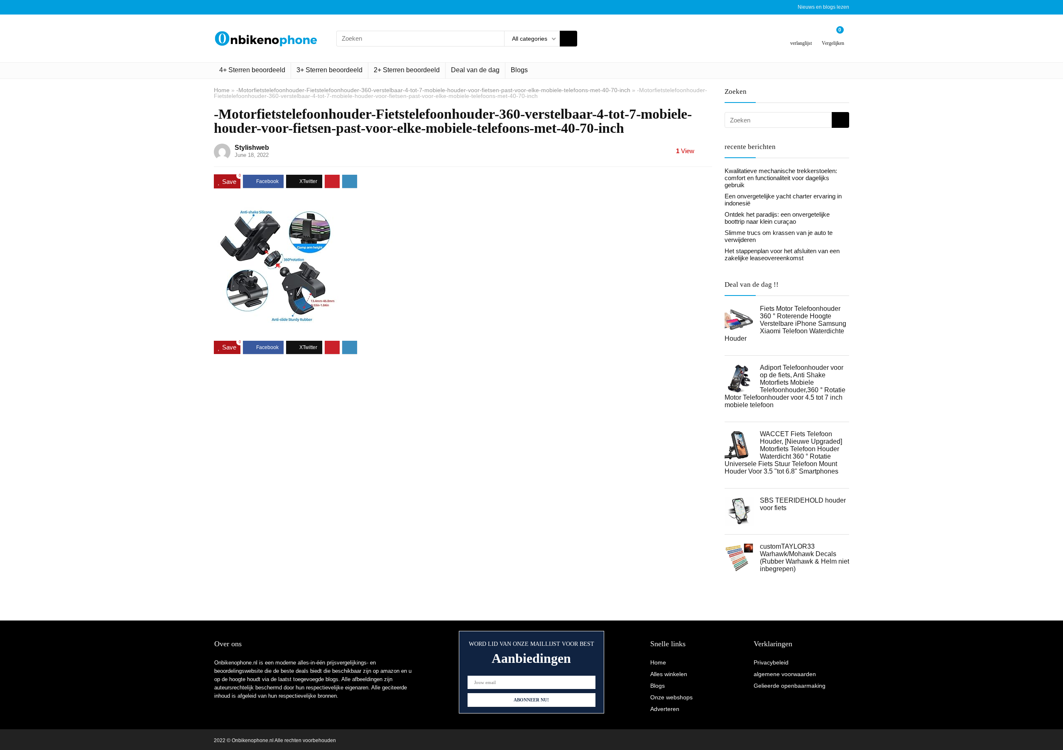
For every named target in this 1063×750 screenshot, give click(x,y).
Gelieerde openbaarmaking (789, 685)
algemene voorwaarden (785, 674)
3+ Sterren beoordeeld (329, 69)
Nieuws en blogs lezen (823, 7)
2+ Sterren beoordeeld (407, 69)
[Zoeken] (568, 38)
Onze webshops (671, 697)
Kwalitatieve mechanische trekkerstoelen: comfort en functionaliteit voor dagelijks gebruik (781, 177)
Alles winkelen (668, 674)
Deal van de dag (475, 69)
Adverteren (664, 709)
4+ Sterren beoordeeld (252, 69)
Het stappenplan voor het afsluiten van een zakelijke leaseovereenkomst (782, 254)
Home (222, 90)
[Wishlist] (801, 35)
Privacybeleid (771, 662)
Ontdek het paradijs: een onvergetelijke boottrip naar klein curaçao (777, 218)
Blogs (519, 69)
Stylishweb (252, 147)
